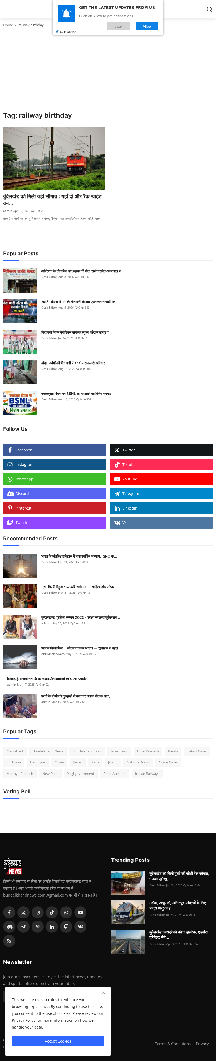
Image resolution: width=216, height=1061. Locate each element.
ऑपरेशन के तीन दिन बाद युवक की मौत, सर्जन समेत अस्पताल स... (82, 271)
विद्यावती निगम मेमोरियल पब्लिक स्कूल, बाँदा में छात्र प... (76, 332)
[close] (104, 993)
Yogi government (80, 773)
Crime (59, 762)
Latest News (197, 751)
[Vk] (80, 927)
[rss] (9, 941)
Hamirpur (37, 762)
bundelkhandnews (87, 751)
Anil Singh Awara (53, 654)
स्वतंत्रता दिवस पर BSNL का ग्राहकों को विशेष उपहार (76, 393)
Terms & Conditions (173, 1043)
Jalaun (112, 762)
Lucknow (14, 762)
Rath (95, 762)
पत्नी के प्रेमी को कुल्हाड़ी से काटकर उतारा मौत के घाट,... (77, 696)
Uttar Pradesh (148, 751)
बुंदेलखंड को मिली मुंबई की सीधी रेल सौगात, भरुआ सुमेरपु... (179, 876)
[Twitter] (23, 912)
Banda (173, 751)
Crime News (168, 762)
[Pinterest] (38, 927)
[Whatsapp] (66, 912)
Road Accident (115, 773)
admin (7, 211)
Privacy (202, 1043)
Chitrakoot (15, 751)
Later (118, 26)
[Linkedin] (52, 927)
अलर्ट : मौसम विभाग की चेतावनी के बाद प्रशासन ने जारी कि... (80, 301)
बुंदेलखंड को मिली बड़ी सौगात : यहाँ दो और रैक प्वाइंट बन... (52, 199)
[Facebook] (9, 912)
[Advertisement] (108, 72)
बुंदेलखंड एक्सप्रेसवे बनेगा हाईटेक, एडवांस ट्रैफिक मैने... (178, 935)
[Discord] (9, 927)
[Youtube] (80, 912)
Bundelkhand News (48, 751)
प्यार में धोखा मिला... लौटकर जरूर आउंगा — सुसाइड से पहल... (81, 648)
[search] (209, 9)
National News (138, 762)
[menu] (6, 9)
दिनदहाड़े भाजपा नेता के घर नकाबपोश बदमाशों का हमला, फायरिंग (47, 678)
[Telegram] (23, 927)
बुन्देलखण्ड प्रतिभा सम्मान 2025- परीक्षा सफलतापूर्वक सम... (80, 617)
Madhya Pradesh (20, 773)
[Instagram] (38, 912)
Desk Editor (49, 277)
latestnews (119, 751)
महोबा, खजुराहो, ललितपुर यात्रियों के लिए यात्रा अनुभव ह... (177, 905)
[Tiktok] (52, 912)
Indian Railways (147, 773)
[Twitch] (66, 927)
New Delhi (50, 773)
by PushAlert (68, 32)
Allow (147, 26)
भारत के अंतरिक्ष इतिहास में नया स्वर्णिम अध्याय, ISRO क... (79, 556)
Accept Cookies (58, 1041)
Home (8, 24)
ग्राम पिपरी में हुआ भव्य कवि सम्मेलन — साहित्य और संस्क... (79, 586)
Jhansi (77, 762)
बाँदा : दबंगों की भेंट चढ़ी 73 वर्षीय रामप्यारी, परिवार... (74, 363)
